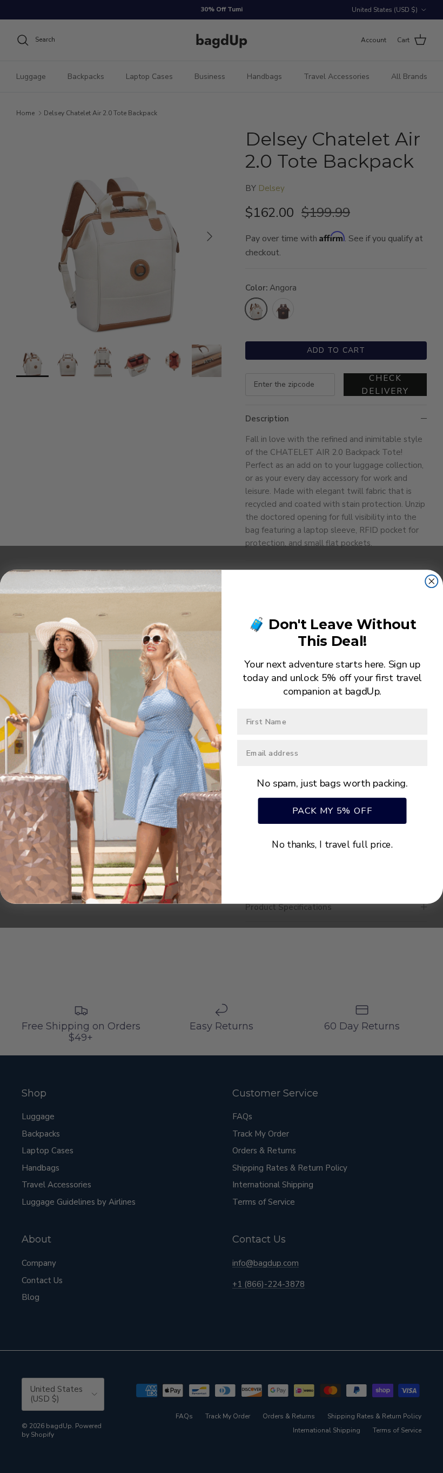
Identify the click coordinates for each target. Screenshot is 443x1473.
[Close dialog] (431, 580)
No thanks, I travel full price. (332, 844)
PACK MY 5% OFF (332, 810)
